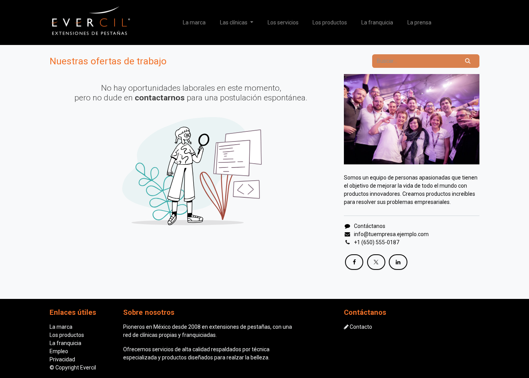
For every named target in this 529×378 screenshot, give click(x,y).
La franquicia (65, 343)
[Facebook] (354, 262)
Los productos (67, 335)
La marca (61, 327)
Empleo (59, 351)
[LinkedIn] (398, 262)
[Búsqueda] (468, 61)
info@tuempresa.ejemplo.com (391, 234)
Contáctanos (369, 226)
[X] (376, 262)
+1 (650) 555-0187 (376, 242)
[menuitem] (194, 23)
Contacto (361, 327)
